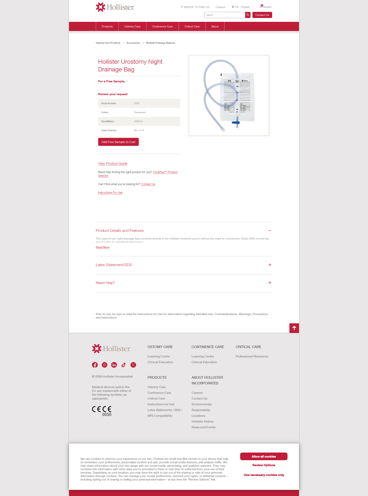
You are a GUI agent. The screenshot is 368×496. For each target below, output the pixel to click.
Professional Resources (252, 356)
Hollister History (203, 421)
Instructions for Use (161, 404)
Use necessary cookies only (264, 474)
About (215, 26)
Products (107, 26)
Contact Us (262, 14)
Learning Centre (159, 356)
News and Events (204, 427)
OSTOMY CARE (160, 347)
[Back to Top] (294, 328)
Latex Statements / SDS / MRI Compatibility (165, 412)
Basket (267, 6)
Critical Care (192, 26)
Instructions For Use (110, 192)
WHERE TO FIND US (196, 7)
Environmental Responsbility (202, 407)
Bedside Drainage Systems (160, 42)
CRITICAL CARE (248, 347)
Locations (198, 415)
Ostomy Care (132, 26)
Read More (102, 247)
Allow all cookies (264, 456)
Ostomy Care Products (108, 42)
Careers (220, 7)
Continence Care (162, 26)
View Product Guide (112, 163)
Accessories (133, 42)
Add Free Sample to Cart (118, 142)
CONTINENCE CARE (208, 347)
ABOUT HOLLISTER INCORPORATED (207, 380)
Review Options (263, 465)
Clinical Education (160, 362)
